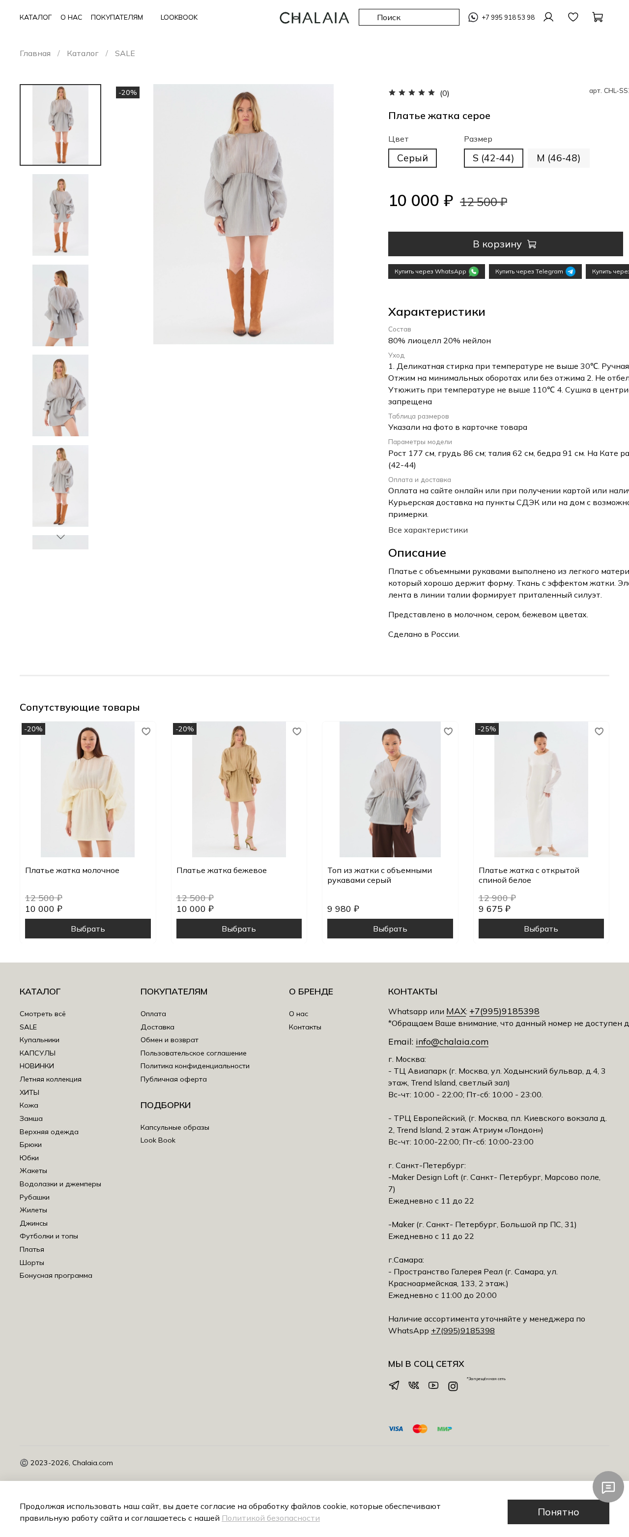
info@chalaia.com (452, 1041)
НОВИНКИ (37, 1065)
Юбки (29, 1157)
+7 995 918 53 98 (508, 17)
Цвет (398, 139)
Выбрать (88, 928)
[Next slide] (60, 536)
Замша (31, 1118)
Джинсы (34, 1223)
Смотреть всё (43, 1013)
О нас (298, 1013)
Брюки (31, 1144)
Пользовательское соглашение (194, 1053)
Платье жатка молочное (72, 869)
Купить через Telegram (529, 271)
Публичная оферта (174, 1079)
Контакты (305, 1027)
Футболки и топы (49, 1236)
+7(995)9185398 (504, 1010)
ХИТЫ (29, 1092)
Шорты (32, 1262)
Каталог (83, 53)
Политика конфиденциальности (195, 1065)
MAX (456, 1010)
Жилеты (33, 1209)
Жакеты (33, 1170)
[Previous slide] (133, 317)
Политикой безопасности (271, 1518)
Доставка (157, 1027)
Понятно (558, 1512)
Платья (32, 1249)
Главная (35, 53)
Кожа (29, 1105)
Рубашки (35, 1197)
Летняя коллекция (51, 1079)
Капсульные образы (175, 1127)
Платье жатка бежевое (221, 869)
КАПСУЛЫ (38, 1053)
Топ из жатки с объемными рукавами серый (379, 874)
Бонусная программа (56, 1275)
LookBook (179, 17)
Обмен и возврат (170, 1039)
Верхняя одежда (49, 1131)
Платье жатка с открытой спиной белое (529, 874)
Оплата (153, 1013)
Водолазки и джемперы (60, 1183)
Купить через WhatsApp (430, 271)
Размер (478, 139)
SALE (125, 53)
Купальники (39, 1039)
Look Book (158, 1140)
